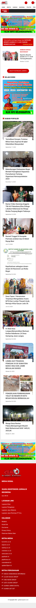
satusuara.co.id (7, 553)
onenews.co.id (6, 551)
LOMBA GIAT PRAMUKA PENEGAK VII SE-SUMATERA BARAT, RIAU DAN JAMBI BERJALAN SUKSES (17, 364)
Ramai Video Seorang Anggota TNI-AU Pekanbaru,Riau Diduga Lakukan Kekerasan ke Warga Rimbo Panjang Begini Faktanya (18, 207)
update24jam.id (7, 565)
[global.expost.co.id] (4, 4)
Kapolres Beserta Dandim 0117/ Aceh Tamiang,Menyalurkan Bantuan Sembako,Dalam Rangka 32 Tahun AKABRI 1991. (26, 57)
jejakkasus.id (6, 559)
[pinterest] (10, 485)
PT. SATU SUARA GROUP (10, 583)
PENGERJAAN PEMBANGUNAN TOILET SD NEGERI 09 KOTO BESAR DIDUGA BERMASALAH (18, 395)
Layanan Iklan (6, 504)
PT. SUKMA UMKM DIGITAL (10, 586)
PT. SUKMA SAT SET (8, 588)
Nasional (22, 7)
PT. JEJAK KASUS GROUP (10, 577)
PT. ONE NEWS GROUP (9, 580)
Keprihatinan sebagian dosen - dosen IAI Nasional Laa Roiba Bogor (17, 268)
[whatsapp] (7, 485)
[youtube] (15, 485)
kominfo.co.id (6, 542)
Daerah (15, 7)
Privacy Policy (6, 530)
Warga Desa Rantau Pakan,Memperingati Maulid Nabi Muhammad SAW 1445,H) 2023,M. (18, 427)
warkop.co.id (6, 548)
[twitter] (4, 485)
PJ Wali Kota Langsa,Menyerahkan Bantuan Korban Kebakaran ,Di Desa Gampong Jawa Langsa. (17, 332)
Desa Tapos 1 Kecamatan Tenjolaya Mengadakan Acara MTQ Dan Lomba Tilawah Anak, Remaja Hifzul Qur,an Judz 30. (18, 300)
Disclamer (5, 527)
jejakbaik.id (5, 556)
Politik (29, 7)
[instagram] (12, 485)
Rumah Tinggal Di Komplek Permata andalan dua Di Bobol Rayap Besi (17, 238)
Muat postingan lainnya (18, 71)
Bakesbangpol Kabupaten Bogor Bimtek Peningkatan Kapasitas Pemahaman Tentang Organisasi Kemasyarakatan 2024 (18, 174)
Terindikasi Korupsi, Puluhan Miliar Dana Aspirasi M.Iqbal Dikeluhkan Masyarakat (17, 141)
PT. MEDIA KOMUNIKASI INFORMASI (13, 574)
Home (3, 7)
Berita (9, 7)
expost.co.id (6, 545)
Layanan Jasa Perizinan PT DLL (12, 513)
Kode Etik (5, 524)
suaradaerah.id (6, 562)
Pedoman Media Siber (9, 533)
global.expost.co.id (23, 599)
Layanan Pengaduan (8, 507)
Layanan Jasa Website (9, 510)
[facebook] (2, 485)
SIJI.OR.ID (5, 496)
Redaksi (4, 521)
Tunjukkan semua (27, 44)
